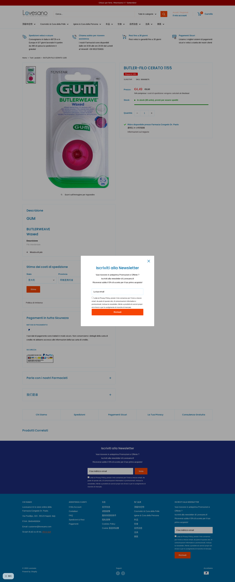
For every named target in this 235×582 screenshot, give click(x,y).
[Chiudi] (148, 261)
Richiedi (117, 312)
